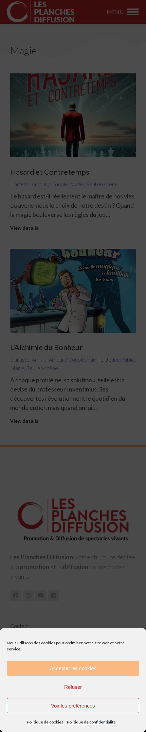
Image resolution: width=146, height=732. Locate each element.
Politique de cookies (45, 722)
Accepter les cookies (73, 668)
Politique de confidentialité (91, 722)
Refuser (73, 687)
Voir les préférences (73, 706)
